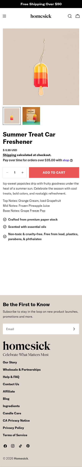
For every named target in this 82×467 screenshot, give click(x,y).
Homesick (21, 458)
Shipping (9, 155)
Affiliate (9, 391)
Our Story (10, 362)
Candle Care (12, 413)
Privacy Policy (13, 428)
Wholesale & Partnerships (22, 369)
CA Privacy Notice (16, 420)
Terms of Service (15, 435)
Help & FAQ (11, 377)
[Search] (70, 16)
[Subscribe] (74, 329)
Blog (6, 399)
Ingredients (11, 406)
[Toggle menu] (4, 16)
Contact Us (11, 384)
